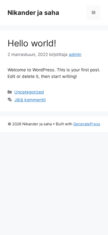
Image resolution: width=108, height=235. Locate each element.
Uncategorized (29, 92)
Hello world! (32, 43)
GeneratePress (86, 124)
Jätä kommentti (30, 99)
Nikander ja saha (33, 12)
